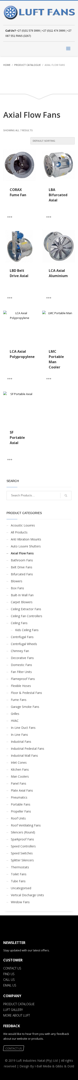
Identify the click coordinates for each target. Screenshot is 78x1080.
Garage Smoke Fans (25, 707)
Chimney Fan (20, 651)
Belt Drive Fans (21, 567)
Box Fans (17, 588)
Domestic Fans (21, 665)
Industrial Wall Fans (24, 755)
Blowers (16, 581)
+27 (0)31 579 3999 (28, 30)
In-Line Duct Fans (23, 728)
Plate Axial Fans (22, 790)
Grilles (15, 714)
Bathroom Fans (22, 560)
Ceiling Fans (19, 623)
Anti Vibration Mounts (26, 539)
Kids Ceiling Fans (27, 630)
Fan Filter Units (21, 672)
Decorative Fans (22, 658)
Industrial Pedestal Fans (27, 748)
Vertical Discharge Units (27, 895)
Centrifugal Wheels (24, 644)
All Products (19, 532)
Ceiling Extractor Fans (26, 609)
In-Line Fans (19, 734)
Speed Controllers (23, 846)
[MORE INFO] (10, 216)
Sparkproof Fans (22, 839)
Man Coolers (20, 776)
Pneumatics (19, 797)
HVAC (15, 721)
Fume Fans (18, 700)
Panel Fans (18, 783)
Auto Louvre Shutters (26, 546)
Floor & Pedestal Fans (26, 693)
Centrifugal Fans (22, 637)
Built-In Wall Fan (22, 595)
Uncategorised (21, 888)
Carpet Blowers (21, 602)
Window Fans (20, 902)
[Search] (66, 495)
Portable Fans (20, 804)
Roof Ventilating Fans (26, 825)
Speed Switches (22, 853)
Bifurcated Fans (22, 574)
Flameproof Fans (23, 679)
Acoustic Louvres (23, 525)
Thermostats (20, 867)
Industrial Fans (21, 741)
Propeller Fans (21, 811)
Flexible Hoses (21, 686)
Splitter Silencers (22, 860)
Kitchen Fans (20, 769)
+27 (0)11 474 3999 (53, 30)
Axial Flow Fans (22, 553)
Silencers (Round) (23, 832)
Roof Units (18, 818)
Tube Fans (18, 881)
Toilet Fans (18, 874)
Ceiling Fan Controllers (26, 616)
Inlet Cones (19, 762)
